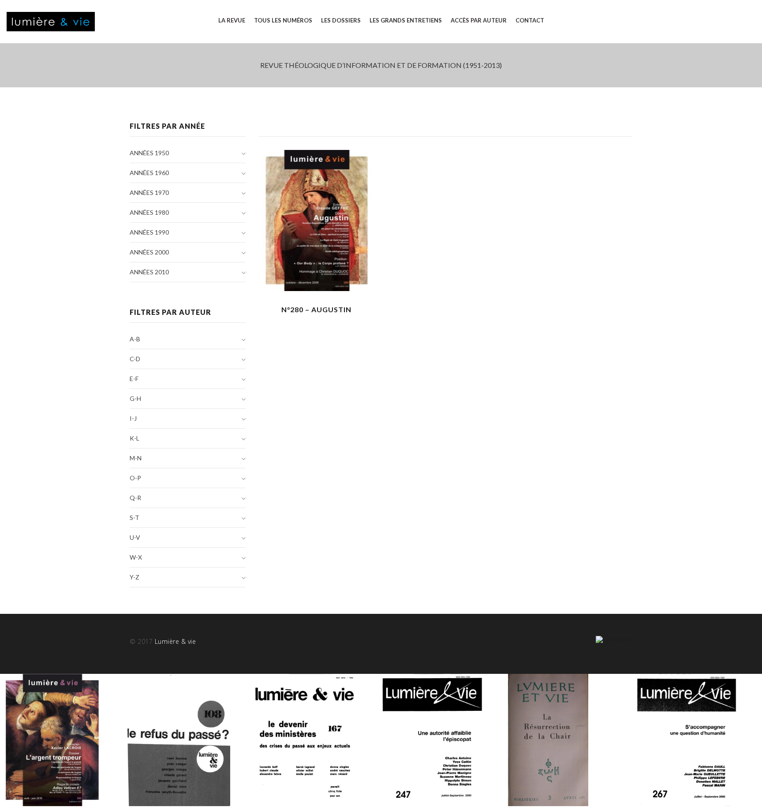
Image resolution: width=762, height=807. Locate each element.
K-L (134, 438)
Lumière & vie (175, 641)
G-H (135, 398)
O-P (135, 478)
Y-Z (134, 577)
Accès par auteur (479, 20)
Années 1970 (149, 192)
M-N (136, 458)
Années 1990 (149, 232)
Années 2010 (149, 272)
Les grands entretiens (406, 20)
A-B (135, 339)
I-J (133, 418)
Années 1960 (149, 172)
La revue (231, 20)
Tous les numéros (283, 20)
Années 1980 (149, 212)
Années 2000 (149, 252)
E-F (134, 378)
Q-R (135, 497)
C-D (135, 358)
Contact (529, 20)
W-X (136, 557)
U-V (135, 537)
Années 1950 (149, 153)
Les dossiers (341, 20)
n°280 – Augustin (316, 309)
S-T (134, 517)
